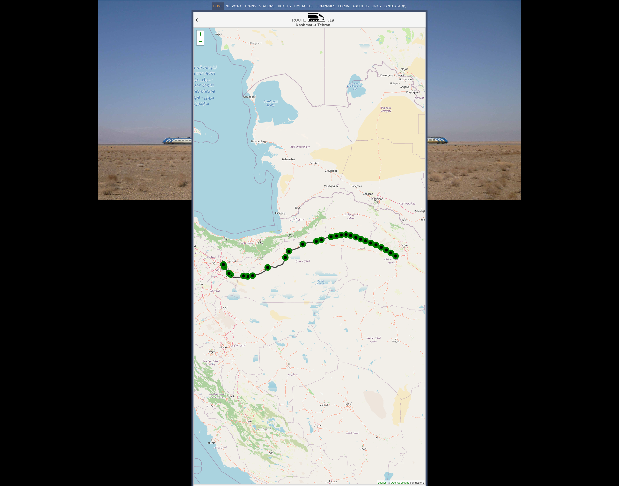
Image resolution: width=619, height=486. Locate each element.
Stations (266, 6)
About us (361, 6)
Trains (250, 6)
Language (393, 6)
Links (376, 6)
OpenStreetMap (400, 482)
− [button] (200, 41)
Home (218, 6)
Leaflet (382, 482)
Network (234, 6)
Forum (344, 6)
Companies (326, 6)
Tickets (284, 6)
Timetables (304, 6)
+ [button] (200, 34)
